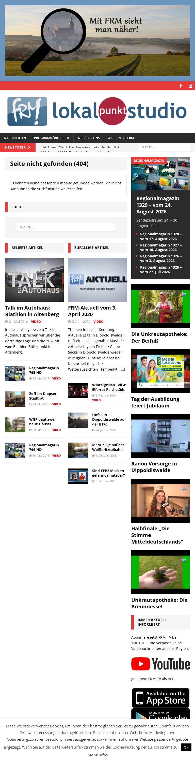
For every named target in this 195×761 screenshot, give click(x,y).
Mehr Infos (98, 754)
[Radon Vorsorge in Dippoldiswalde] (160, 454)
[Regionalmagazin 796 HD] (15, 455)
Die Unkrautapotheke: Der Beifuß (159, 337)
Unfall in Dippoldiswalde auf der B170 (109, 419)
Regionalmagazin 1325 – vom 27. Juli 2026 (161, 269)
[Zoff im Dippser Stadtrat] (15, 403)
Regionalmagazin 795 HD (44, 370)
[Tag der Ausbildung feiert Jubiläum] (160, 390)
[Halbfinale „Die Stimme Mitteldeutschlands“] (160, 519)
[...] (122, 369)
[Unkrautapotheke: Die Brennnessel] (160, 591)
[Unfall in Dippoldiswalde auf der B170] (78, 424)
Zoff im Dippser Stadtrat (42, 396)
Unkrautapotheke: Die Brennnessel (159, 603)
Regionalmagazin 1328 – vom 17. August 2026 (161, 236)
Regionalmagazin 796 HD (44, 447)
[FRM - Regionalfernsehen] (97, 111)
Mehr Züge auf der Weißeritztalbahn (108, 447)
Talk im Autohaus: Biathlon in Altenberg (32, 311)
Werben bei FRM (121, 138)
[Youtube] (190, 85)
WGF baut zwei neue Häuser (42, 421)
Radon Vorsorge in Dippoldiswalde (154, 467)
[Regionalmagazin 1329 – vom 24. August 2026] (160, 186)
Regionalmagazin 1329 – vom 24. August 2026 (157, 205)
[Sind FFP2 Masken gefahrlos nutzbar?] (78, 480)
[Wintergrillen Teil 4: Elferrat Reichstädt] (78, 394)
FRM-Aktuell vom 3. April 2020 (92, 311)
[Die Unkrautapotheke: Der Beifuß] (160, 325)
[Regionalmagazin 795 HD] (15, 377)
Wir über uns (88, 138)
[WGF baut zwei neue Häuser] (15, 429)
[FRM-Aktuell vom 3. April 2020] (97, 298)
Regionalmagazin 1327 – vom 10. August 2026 (161, 247)
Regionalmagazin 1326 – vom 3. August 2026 (161, 258)
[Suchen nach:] (164, 146)
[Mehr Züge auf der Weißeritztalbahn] (78, 454)
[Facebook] (180, 85)
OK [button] (186, 747)
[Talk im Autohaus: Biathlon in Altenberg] (34, 299)
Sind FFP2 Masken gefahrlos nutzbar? (108, 473)
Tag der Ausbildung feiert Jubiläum (155, 402)
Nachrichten (15, 138)
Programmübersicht (52, 138)
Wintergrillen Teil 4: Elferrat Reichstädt (109, 387)
